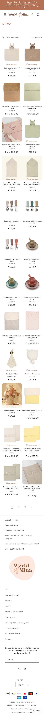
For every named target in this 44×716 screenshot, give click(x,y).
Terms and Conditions (14, 612)
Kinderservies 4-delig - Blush (32, 298)
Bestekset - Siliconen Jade (32, 221)
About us (9, 601)
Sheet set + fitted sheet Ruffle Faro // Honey (32, 450)
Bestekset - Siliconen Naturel (12, 222)
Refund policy (20, 705)
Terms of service (16, 709)
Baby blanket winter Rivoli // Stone (11, 337)
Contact (8, 639)
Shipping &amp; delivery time (17, 623)
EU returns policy (12, 628)
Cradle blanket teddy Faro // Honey (32, 411)
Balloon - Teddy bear (32, 374)
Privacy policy (10, 617)
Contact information (18, 712)
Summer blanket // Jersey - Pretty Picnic (32, 337)
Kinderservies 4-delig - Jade (12, 298)
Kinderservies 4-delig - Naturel (32, 260)
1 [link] (12, 507)
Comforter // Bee (12, 374)
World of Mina (21, 702)
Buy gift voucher (12, 595)
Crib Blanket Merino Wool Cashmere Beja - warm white (32, 489)
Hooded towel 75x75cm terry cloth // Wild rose (12, 184)
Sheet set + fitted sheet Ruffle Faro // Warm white (12, 450)
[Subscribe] (36, 660)
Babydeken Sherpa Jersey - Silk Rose (11, 146)
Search (8, 606)
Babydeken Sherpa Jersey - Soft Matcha (32, 107)
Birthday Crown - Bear (12, 410)
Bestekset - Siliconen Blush (12, 260)
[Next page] (32, 506)
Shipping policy (30, 709)
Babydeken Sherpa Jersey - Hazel (11, 107)
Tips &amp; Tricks (12, 634)
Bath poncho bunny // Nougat (12, 69)
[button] (5, 14)
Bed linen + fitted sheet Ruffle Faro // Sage (11, 488)
